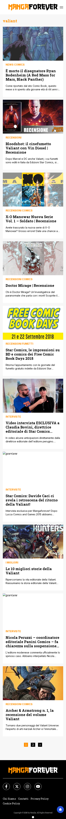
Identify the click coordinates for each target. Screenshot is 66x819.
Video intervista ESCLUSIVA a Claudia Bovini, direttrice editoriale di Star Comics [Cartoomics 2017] (32, 427)
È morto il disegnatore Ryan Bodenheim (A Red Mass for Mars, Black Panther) (31, 75)
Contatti (23, 798)
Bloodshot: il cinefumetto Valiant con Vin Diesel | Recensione (28, 147)
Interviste (13, 416)
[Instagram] (25, 784)
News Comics (15, 64)
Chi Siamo (9, 798)
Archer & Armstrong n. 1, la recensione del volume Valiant (30, 714)
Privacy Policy (40, 798)
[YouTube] (35, 784)
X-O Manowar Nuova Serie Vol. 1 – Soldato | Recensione (31, 218)
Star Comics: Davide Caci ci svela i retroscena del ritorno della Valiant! (32, 500)
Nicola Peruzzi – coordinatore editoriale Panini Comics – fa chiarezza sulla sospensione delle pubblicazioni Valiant (32, 641)
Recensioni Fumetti (19, 343)
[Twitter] (14, 784)
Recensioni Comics (19, 210)
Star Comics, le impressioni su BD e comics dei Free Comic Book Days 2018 (33, 354)
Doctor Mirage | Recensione (30, 285)
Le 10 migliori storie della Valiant (29, 570)
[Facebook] (4, 784)
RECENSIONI (13, 137)
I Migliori (12, 562)
